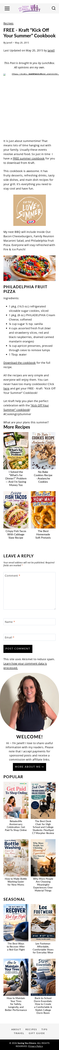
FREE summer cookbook (29, 158)
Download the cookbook (19, 363)
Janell (9, 42)
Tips (44, 1029)
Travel (19, 1033)
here (6, 388)
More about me (28, 767)
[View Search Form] (53, 8)
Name (10, 622)
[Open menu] (7, 8)
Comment (12, 575)
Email (9, 637)
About (16, 1029)
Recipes (8, 23)
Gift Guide (37, 1033)
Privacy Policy (35, 1046)
